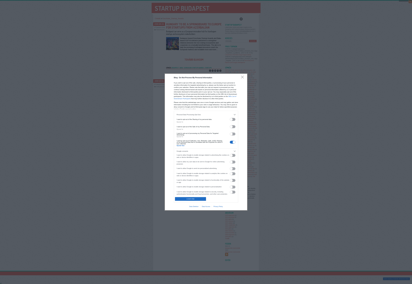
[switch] (232, 119)
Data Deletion (193, 206)
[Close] (243, 78)
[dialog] (206, 142)
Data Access (206, 206)
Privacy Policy (218, 206)
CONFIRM (191, 199)
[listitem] (206, 115)
